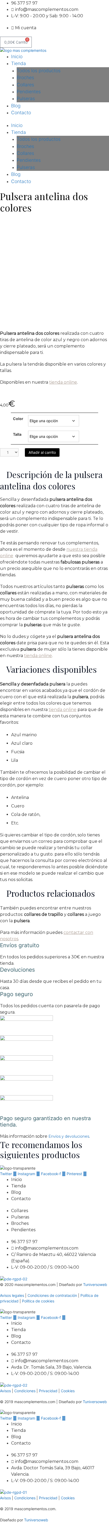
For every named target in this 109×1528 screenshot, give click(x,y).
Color (18, 418)
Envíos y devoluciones (68, 1136)
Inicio (16, 56)
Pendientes (29, 91)
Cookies (68, 1391)
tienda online (63, 382)
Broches (25, 77)
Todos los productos (39, 70)
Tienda (18, 63)
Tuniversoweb (95, 1284)
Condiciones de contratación (52, 1295)
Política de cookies (38, 1301)
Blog (16, 105)
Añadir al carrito (42, 452)
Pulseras (26, 98)
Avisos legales (12, 1295)
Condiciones (25, 1391)
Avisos (5, 1391)
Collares (25, 84)
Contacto (21, 112)
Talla (17, 434)
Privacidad (48, 1391)
